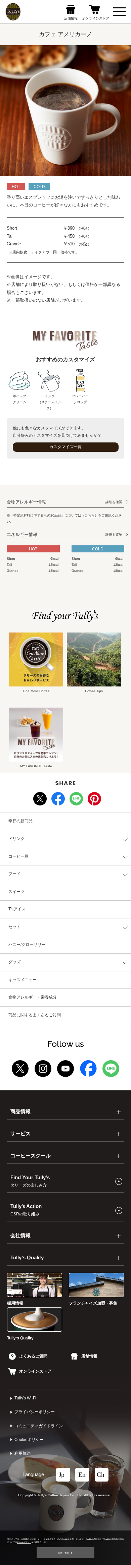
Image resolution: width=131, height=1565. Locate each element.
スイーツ (16, 891)
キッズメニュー (22, 979)
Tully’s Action (26, 1210)
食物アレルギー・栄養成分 (32, 997)
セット (14, 926)
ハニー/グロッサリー (27, 944)
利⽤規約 (22, 1453)
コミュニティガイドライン (38, 1426)
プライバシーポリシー (34, 1411)
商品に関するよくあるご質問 (34, 1015)
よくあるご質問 (33, 1356)
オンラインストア (35, 1371)
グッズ (14, 962)
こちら (90, 515)
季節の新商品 (20, 821)
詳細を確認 (113, 502)
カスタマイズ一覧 (65, 446)
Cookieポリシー (29, 1439)
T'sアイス (17, 909)
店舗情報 (89, 1356)
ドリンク (16, 838)
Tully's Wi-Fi (25, 1398)
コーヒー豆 (18, 856)
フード (14, 873)
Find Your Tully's (30, 1181)
